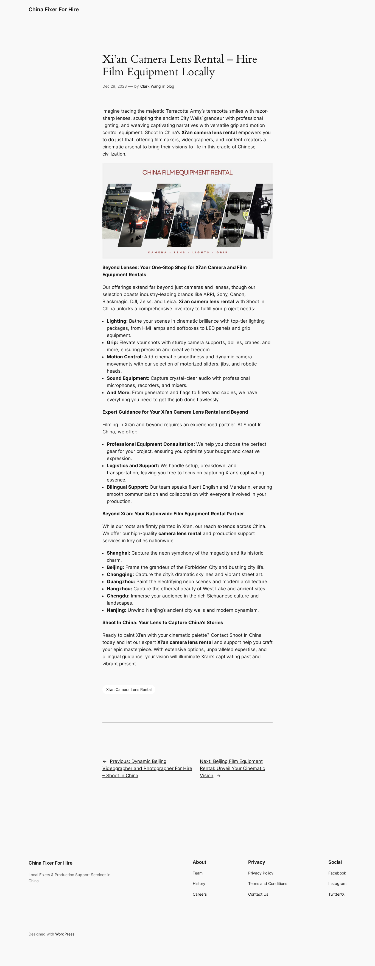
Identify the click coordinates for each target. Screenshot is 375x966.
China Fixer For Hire (54, 9)
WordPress (64, 934)
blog (170, 86)
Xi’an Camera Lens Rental (129, 689)
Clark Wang (150, 86)
